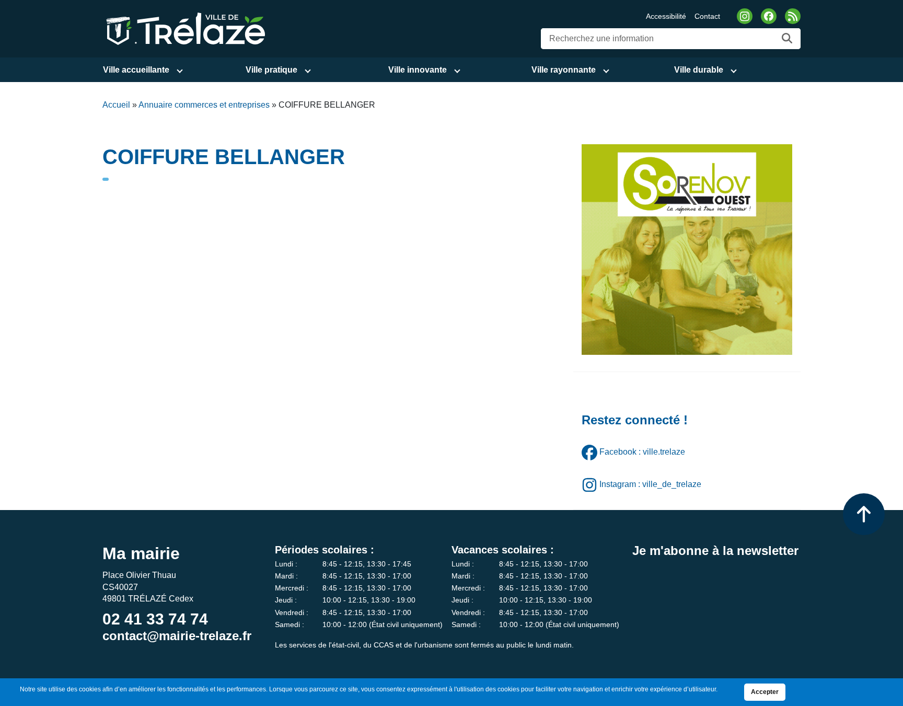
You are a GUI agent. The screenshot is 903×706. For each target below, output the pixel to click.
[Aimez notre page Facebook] (769, 16)
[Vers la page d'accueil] (183, 28)
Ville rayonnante (563, 69)
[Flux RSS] (793, 16)
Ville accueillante (136, 69)
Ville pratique (271, 69)
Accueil (116, 104)
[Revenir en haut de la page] (864, 514)
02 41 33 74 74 (155, 619)
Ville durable (698, 69)
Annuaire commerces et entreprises (204, 104)
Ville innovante (417, 69)
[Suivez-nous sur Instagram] (744, 16)
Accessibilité (666, 16)
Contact (707, 16)
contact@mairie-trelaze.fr (176, 636)
